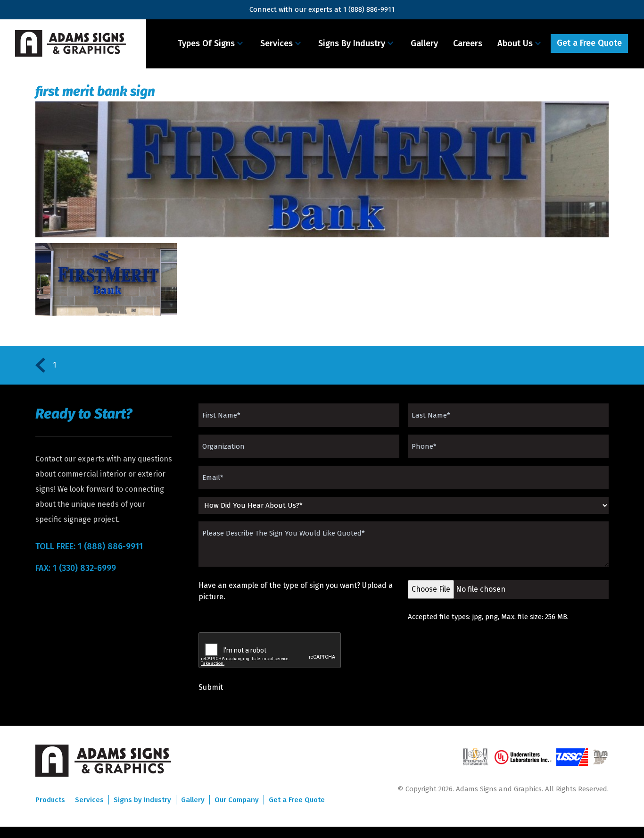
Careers (467, 43)
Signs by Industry (142, 800)
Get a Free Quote (589, 43)
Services (276, 43)
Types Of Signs (206, 43)
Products (50, 800)
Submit (210, 687)
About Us (515, 43)
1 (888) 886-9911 (369, 9)
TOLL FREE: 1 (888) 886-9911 (89, 546)
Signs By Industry (351, 43)
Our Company (237, 800)
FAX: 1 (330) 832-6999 (75, 568)
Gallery (424, 43)
